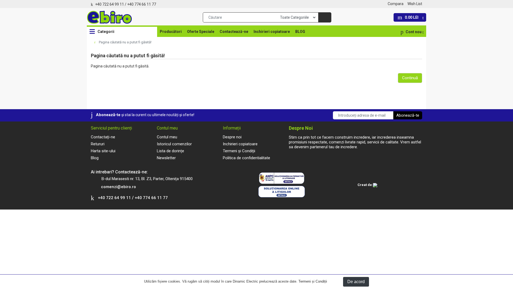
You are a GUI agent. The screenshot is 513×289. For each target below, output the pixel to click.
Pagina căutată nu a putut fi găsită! (125, 42)
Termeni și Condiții (312, 281)
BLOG (300, 31)
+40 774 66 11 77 (141, 4)
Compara (395, 4)
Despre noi (232, 137)
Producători (171, 31)
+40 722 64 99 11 (109, 4)
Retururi (97, 144)
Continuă (410, 77)
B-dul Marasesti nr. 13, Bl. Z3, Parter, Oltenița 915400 (147, 178)
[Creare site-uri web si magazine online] (375, 185)
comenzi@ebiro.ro (118, 186)
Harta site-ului (103, 151)
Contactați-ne (103, 137)
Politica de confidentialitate (246, 157)
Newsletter (166, 157)
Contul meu (167, 137)
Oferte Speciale (200, 31)
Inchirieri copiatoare (272, 31)
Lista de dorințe (170, 151)
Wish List (414, 4)
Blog (95, 157)
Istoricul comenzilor (174, 144)
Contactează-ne (234, 31)
